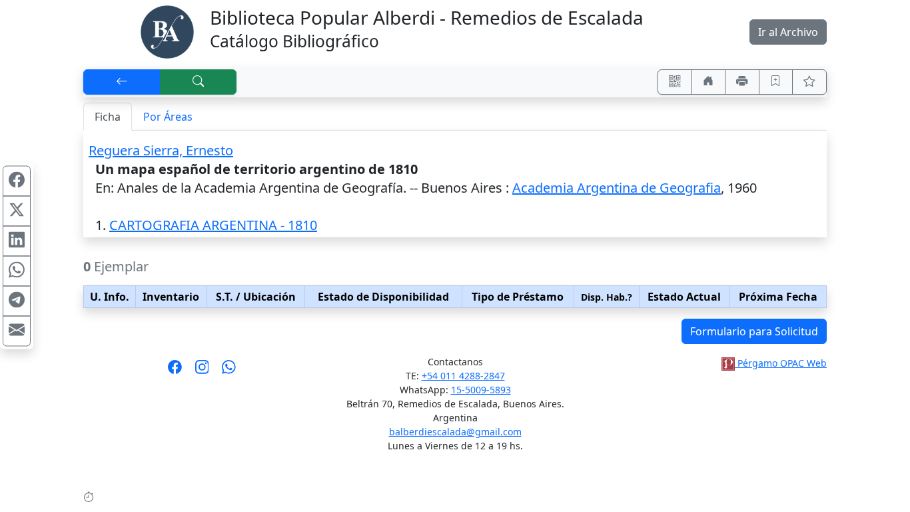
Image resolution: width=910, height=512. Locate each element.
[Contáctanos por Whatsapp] (228, 371)
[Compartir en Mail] (17, 331)
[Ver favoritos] (809, 82)
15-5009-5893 (481, 389)
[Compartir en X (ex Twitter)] (17, 211)
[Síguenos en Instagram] (202, 371)
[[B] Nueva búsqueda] (198, 82)
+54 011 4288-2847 (463, 375)
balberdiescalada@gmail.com (455, 431)
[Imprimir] (742, 82)
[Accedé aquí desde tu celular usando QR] (675, 82)
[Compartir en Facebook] (17, 181)
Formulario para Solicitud (754, 331)
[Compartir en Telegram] (17, 301)
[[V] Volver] (122, 82)
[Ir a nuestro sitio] (708, 82)
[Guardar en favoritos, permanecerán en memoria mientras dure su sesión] (776, 82)
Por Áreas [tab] (168, 116)
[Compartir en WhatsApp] (17, 271)
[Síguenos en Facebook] (175, 371)
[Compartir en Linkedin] (17, 241)
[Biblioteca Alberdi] (167, 30)
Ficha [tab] (108, 116)
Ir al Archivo (788, 32)
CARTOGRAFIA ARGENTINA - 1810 (213, 225)
